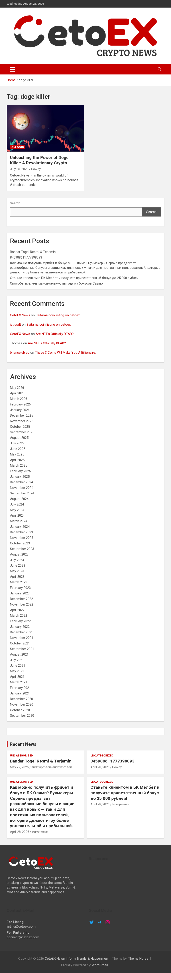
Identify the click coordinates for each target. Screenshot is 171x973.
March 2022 (18, 616)
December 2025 (21, 415)
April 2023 (17, 577)
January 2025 (20, 477)
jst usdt (15, 325)
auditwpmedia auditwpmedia (52, 767)
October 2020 (20, 710)
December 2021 (21, 632)
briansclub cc (19, 353)
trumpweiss (40, 832)
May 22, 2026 (19, 767)
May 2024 (17, 510)
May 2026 (17, 388)
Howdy (36, 169)
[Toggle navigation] (12, 69)
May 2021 (17, 671)
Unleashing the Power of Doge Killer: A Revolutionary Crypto (39, 160)
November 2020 (21, 704)
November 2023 (21, 538)
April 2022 (17, 610)
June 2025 (17, 449)
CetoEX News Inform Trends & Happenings (76, 959)
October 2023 (20, 543)
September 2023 (22, 549)
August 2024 (19, 499)
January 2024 (20, 527)
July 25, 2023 (19, 169)
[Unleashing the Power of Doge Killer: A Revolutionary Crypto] (45, 128)
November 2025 (21, 421)
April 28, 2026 (100, 767)
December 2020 (21, 699)
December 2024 (21, 482)
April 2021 (17, 677)
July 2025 (17, 443)
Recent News (23, 744)
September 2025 (22, 432)
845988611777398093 (26, 257)
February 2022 (20, 621)
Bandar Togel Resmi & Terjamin (33, 252)
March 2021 (18, 682)
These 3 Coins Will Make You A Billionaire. (65, 353)
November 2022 (21, 604)
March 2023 (18, 582)
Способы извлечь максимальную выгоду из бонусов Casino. (57, 283)
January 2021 (20, 693)
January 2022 (20, 627)
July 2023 (17, 560)
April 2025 (17, 460)
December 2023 (21, 532)
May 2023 (17, 571)
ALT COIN (17, 146)
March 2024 (18, 521)
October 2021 (20, 643)
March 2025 (18, 465)
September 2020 (22, 716)
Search (15, 203)
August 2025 (19, 438)
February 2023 (20, 588)
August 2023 (19, 554)
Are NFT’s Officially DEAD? (55, 334)
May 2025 (17, 454)
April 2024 (17, 516)
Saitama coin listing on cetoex (58, 315)
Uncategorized (21, 755)
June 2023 (17, 566)
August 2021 (19, 654)
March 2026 (18, 399)
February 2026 (20, 404)
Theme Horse (138, 959)
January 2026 (20, 410)
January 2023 (20, 593)
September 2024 (22, 493)
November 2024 (21, 488)
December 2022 (21, 599)
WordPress (100, 965)
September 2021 (22, 649)
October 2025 (20, 427)
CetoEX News (20, 315)
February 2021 (20, 688)
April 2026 (17, 393)
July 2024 (17, 504)
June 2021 (17, 666)
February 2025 (20, 471)
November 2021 (21, 638)
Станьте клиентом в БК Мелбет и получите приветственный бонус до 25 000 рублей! (74, 278)
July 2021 (17, 660)
